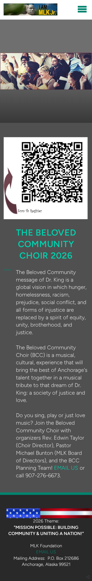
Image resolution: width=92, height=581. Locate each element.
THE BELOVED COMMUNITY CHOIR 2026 (46, 244)
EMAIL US (66, 468)
